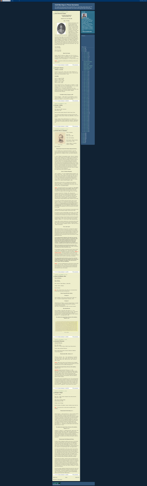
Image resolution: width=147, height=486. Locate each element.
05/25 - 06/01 (86, 104)
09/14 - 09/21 (86, 82)
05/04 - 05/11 (86, 108)
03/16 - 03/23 (86, 117)
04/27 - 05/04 (86, 109)
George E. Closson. (59, 67)
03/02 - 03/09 (86, 120)
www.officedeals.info (56, 484)
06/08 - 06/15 (86, 101)
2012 (84, 134)
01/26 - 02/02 (86, 127)
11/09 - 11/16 (86, 71)
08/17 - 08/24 (86, 87)
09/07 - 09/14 (86, 83)
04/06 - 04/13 (86, 113)
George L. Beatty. (59, 105)
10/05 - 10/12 (86, 78)
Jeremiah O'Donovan (59, 341)
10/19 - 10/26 (86, 75)
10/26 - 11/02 (86, 74)
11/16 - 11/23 (86, 60)
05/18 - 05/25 (86, 105)
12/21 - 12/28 (86, 53)
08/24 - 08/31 (86, 86)
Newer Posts (55, 477)
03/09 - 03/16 (86, 119)
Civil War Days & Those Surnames (67, 5)
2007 (84, 141)
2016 (84, 48)
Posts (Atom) (60, 479)
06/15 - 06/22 (86, 100)
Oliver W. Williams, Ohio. (60, 276)
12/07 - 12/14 (86, 56)
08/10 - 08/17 (86, 89)
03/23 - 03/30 (86, 116)
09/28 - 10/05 (86, 79)
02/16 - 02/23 (86, 123)
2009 (84, 138)
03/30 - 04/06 (86, 115)
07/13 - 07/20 (86, 94)
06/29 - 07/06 (86, 97)
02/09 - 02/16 (86, 124)
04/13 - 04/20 (86, 112)
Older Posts (77, 477)
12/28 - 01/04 (86, 52)
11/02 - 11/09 (86, 72)
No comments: (75, 100)
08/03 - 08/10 (86, 90)
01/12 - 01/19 (86, 130)
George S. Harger (59, 392)
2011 (84, 135)
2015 (84, 49)
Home (66, 477)
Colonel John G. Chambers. (61, 130)
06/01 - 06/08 (86, 102)
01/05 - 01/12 (86, 131)
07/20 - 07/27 (86, 93)
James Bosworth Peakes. (60, 13)
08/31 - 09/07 (86, 85)
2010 (84, 137)
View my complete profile (87, 31)
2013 (84, 133)
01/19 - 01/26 (86, 128)
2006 (84, 142)
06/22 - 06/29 (86, 98)
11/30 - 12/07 (86, 57)
